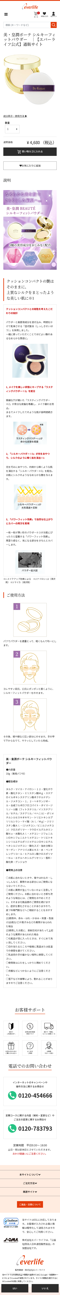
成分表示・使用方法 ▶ (15, 116)
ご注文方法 (29, 1183)
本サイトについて (29, 1174)
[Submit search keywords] (54, 25)
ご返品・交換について (30, 1204)
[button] (54, 14)
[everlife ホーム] (30, 6)
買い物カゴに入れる (32, 151)
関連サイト (29, 1191)
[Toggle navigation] (5, 14)
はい (14, 1288)
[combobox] (30, 25)
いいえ (45, 1288)
